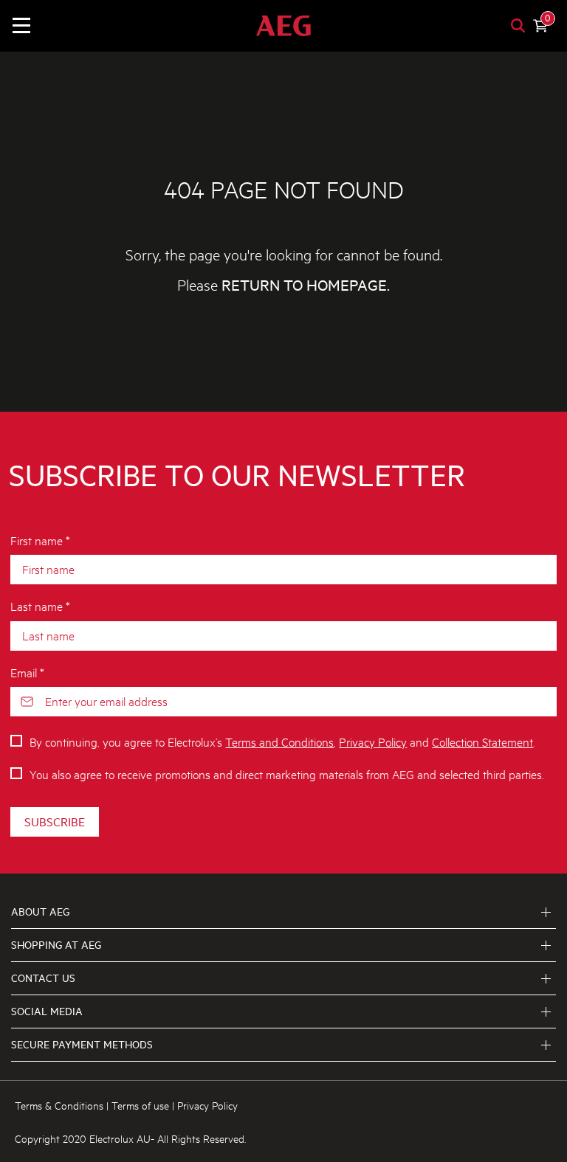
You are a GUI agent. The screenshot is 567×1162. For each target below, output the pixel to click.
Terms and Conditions (279, 741)
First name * (40, 539)
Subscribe (54, 821)
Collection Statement (482, 741)
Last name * (40, 605)
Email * (27, 671)
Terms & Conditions (59, 1105)
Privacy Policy (373, 741)
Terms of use (140, 1105)
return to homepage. (305, 285)
